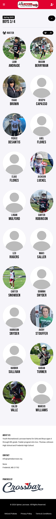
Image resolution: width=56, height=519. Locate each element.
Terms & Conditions (43, 513)
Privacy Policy (26, 513)
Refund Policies (11, 513)
